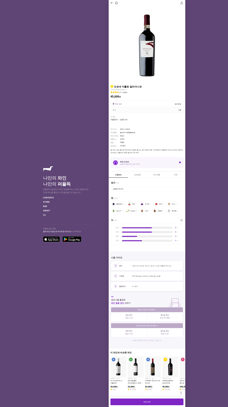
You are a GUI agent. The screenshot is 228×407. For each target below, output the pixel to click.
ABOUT (46, 211)
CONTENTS (48, 198)
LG (44, 215)
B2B (45, 206)
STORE (46, 202)
